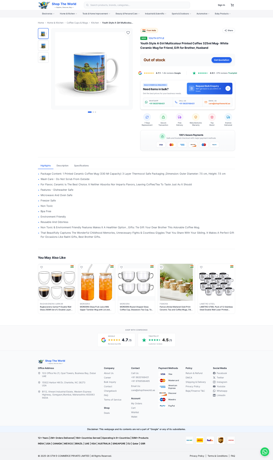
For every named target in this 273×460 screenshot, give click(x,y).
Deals (107, 413)
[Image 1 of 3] (90, 112)
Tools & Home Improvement (95, 13)
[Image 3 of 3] (95, 112)
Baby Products (221, 13)
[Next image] (128, 69)
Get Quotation (221, 60)
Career (107, 377)
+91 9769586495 (140, 381)
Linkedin (221, 395)
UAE (87, 443)
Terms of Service (112, 399)
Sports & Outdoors (180, 13)
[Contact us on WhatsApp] (264, 451)
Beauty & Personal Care (126, 13)
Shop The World (64, 4)
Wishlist (135, 412)
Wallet (134, 416)
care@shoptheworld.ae (142, 390)
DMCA (189, 377)
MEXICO (68, 443)
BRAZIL (79, 443)
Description (62, 165)
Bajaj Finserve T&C (195, 390)
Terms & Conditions (218, 455)
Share (230, 30)
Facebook (222, 373)
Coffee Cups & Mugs (77, 22)
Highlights (45, 165)
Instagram (222, 382)
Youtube (221, 386)
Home (41, 22)
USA (48, 443)
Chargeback (110, 390)
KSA (93, 443)
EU (128, 443)
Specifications (81, 165)
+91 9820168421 (140, 377)
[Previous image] (55, 69)
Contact (108, 386)
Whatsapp (222, 390)
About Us (108, 373)
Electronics (47, 13)
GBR (143, 443)
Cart (133, 407)
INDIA (41, 443)
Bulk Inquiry (110, 382)
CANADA (57, 443)
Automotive (202, 13)
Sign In (221, 5)
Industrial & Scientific (154, 13)
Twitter (220, 377)
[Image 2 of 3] (93, 112)
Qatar (136, 443)
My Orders (136, 403)
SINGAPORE (118, 443)
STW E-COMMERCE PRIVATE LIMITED (69, 455)
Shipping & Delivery (196, 382)
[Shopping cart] (232, 5)
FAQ (106, 395)
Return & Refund (194, 373)
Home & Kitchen (67, 13)
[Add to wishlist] (128, 33)
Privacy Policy (193, 386)
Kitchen (95, 22)
